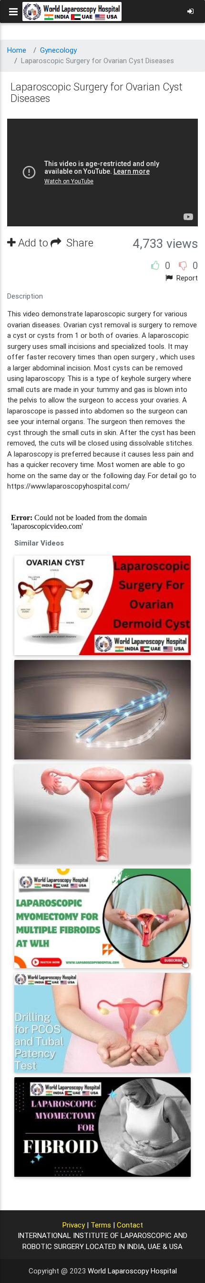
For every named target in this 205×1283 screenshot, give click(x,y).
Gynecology (58, 50)
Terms (101, 1224)
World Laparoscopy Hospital (132, 1270)
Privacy (73, 1224)
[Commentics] (102, 522)
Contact (130, 1224)
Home (16, 50)
